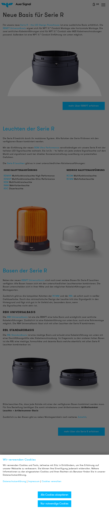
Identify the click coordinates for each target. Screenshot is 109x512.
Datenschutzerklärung (14, 481)
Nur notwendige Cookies (54, 503)
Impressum (34, 481)
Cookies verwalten (51, 481)
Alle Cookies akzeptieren (54, 495)
